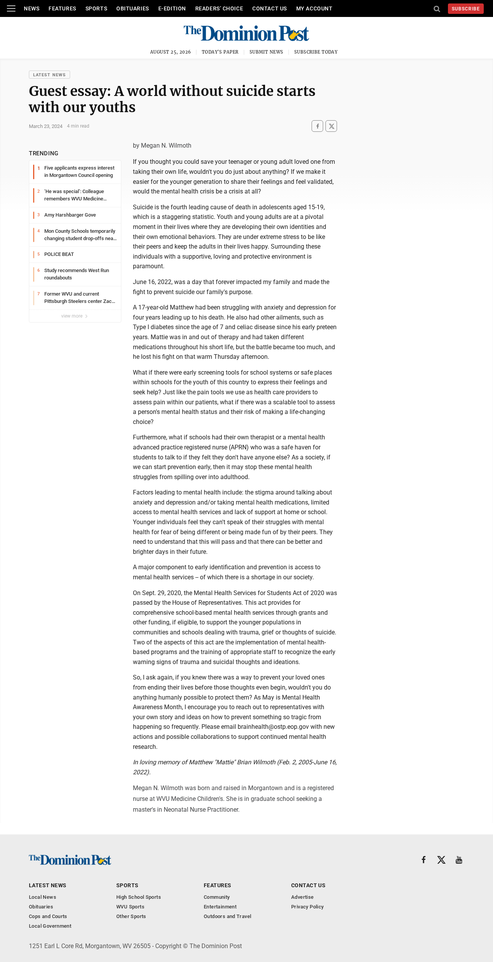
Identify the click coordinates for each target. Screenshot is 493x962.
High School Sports (138, 897)
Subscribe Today (316, 52)
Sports (96, 8)
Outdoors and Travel (227, 916)
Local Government (50, 926)
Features (62, 8)
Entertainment (220, 907)
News (31, 8)
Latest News (49, 74)
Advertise (302, 897)
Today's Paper (220, 52)
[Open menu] (11, 8)
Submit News (266, 52)
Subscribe (466, 9)
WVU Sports (130, 907)
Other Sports (131, 916)
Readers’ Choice (219, 8)
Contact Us (269, 8)
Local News (42, 897)
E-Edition (172, 8)
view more (72, 316)
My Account (314, 8)
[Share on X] (331, 126)
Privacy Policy (307, 907)
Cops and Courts (48, 916)
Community (217, 897)
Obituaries (132, 8)
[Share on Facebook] (317, 126)
